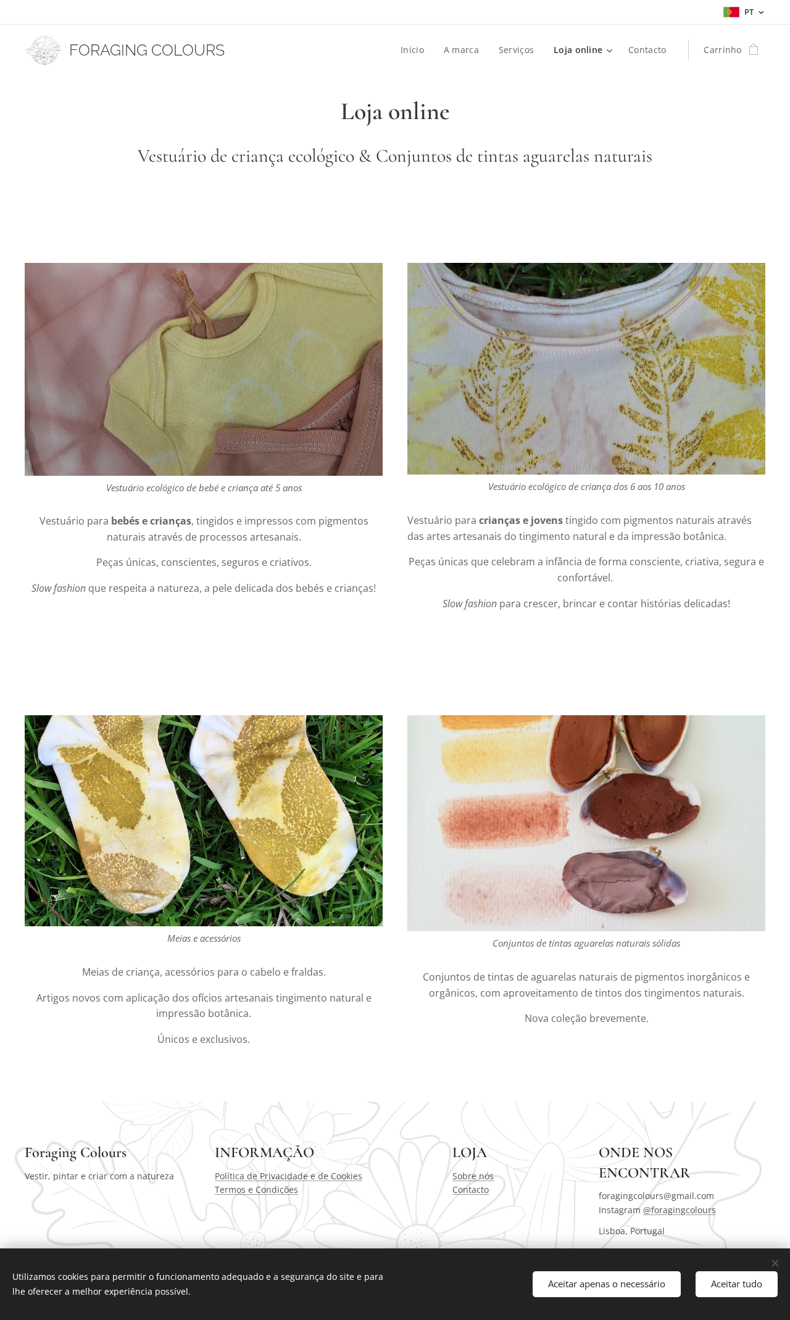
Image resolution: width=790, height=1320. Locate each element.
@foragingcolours (679, 1210)
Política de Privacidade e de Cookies (288, 1176)
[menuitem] (415, 50)
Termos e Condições (256, 1189)
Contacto (470, 1189)
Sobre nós (473, 1176)
